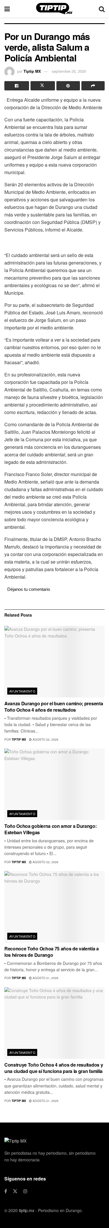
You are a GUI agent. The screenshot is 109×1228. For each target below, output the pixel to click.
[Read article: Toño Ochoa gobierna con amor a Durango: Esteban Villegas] (54, 784)
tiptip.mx (26, 1210)
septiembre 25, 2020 (69, 71)
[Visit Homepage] (54, 8)
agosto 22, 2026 (45, 739)
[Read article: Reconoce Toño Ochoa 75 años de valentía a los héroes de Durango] (54, 907)
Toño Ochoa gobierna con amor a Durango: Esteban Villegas (50, 829)
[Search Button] (102, 8)
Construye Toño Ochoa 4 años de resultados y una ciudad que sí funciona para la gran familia (53, 1067)
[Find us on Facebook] (5, 1191)
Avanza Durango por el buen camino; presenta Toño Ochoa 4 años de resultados (53, 706)
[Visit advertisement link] (54, 242)
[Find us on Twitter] (15, 1191)
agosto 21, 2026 (45, 978)
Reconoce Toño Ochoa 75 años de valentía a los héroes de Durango (51, 951)
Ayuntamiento (22, 691)
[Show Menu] (7, 8)
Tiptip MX (32, 71)
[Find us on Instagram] (25, 1191)
